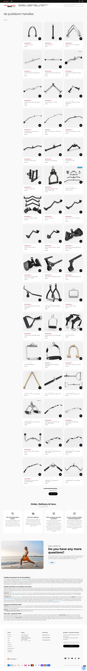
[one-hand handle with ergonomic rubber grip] (53, 351)
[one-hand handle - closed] (73, 292)
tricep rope (23, 605)
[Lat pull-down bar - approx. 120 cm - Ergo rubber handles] (32, 467)
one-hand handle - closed (70, 305)
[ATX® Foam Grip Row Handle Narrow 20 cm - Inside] (73, 234)
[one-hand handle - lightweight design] (32, 322)
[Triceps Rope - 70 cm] (32, 31)
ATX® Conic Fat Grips (69, 335)
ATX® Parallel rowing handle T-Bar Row (53, 276)
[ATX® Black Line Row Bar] (32, 175)
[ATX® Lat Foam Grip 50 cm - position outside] (53, 234)
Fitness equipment (46, 639)
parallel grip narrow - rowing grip (72, 44)
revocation (10, 646)
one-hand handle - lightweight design (32, 335)
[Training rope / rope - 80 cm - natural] (73, 351)
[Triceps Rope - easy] (53, 31)
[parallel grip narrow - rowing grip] (73, 31)
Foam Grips (21, 614)
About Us (9, 634)
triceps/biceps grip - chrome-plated (72, 480)
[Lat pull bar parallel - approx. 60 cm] (73, 380)
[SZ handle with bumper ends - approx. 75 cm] (32, 88)
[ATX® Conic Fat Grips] (73, 322)
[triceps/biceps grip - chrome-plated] (73, 467)
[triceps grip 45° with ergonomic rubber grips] (53, 467)
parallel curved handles (8, 599)
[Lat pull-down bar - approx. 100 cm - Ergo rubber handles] (53, 408)
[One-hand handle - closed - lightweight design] (53, 322)
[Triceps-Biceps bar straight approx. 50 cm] (32, 59)
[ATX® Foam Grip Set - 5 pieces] (32, 204)
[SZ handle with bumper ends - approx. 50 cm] (73, 59)
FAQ (8, 640)
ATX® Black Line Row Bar (29, 188)
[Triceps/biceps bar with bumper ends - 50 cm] (53, 59)
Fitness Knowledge (46, 637)
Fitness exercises (45, 634)
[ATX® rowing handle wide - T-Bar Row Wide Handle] (32, 292)
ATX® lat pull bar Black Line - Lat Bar (73, 131)
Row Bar (73, 594)
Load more (53, 493)
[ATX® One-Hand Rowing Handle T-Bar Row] (73, 263)
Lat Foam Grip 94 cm (49, 218)
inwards (55, 600)
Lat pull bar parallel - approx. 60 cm (72, 393)
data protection (11, 648)
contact (9, 636)
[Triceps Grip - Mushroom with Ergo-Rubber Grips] (73, 88)
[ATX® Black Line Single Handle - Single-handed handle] (53, 175)
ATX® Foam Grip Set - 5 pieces (30, 218)
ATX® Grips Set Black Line (70, 188)
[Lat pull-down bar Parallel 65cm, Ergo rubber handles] (53, 438)
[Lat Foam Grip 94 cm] (53, 204)
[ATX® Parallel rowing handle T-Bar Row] (53, 263)
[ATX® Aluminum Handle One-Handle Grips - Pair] (53, 292)
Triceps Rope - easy (49, 44)
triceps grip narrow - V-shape (51, 102)
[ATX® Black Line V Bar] (73, 147)
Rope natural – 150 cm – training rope (32, 393)
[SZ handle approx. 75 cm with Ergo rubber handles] (73, 438)
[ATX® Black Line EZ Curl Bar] (32, 147)
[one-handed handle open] (32, 351)
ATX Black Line (24, 580)
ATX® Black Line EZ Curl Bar (30, 160)
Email (52, 562)
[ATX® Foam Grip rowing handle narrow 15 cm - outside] (32, 263)
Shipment (10, 644)
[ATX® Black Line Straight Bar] (53, 147)
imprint (9, 642)
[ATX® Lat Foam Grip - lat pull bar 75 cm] (73, 204)
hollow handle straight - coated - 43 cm (53, 393)
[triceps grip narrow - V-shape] (53, 88)
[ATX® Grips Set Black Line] (73, 175)
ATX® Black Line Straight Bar (51, 160)
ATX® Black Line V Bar (70, 160)
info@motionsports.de (25, 637)
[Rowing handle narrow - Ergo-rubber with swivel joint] (32, 408)
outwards (60, 600)
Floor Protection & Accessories (25, 5)
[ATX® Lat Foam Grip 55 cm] (32, 234)
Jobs (8, 638)
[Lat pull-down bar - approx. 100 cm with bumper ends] (32, 118)
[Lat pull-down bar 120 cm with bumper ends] (53, 118)
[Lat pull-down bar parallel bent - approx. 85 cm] (73, 408)
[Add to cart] (39, 38)
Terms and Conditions (10, 651)
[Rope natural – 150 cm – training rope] (32, 380)
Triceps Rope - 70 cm (28, 44)
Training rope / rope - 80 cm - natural (73, 364)
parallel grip (13, 593)
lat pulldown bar (18, 596)
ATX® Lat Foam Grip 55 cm (30, 247)
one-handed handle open (29, 364)
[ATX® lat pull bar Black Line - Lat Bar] (73, 118)
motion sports (69, 665)
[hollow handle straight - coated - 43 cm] (53, 380)
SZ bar (80, 609)
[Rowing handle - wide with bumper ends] (32, 438)
